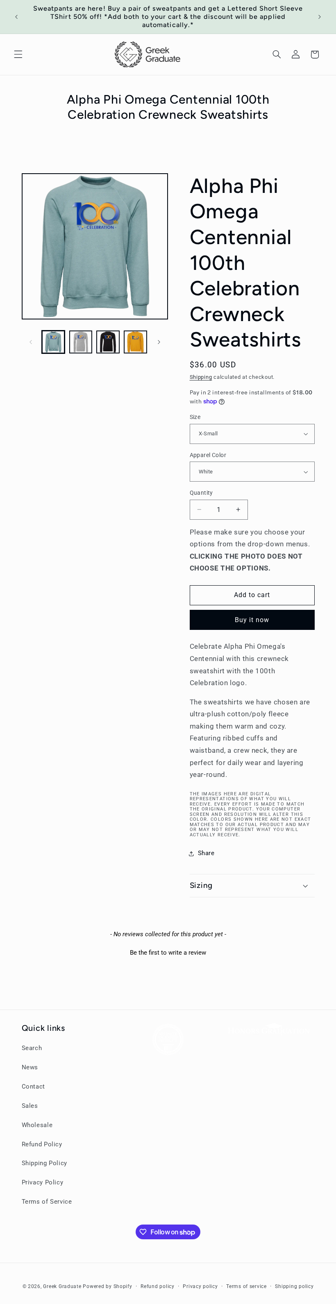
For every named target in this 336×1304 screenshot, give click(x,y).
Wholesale (37, 1125)
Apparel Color (208, 455)
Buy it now (252, 620)
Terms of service (246, 1286)
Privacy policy (200, 1286)
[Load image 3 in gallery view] (107, 342)
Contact (33, 1086)
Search (32, 1048)
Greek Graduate (62, 1286)
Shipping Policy (44, 1163)
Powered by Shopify (107, 1286)
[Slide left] (31, 342)
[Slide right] (159, 342)
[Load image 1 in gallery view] (53, 342)
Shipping (201, 377)
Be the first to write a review (168, 952)
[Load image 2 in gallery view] (80, 342)
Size (195, 417)
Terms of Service (47, 1201)
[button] (18, 54)
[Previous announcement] (16, 17)
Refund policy (158, 1286)
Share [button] (206, 853)
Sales (30, 1105)
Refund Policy (42, 1144)
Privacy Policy (43, 1182)
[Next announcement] (320, 17)
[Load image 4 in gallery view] (135, 342)
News (30, 1067)
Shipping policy (294, 1286)
